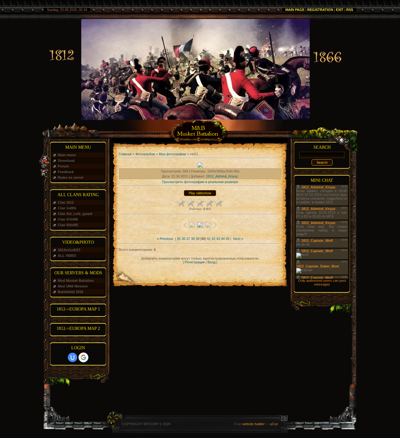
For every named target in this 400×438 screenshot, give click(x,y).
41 (209, 239)
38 (193, 239)
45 (227, 239)
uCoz (274, 424)
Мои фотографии (172, 154)
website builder (253, 424)
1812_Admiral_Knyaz (222, 176)
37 (188, 239)
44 (223, 239)
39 (197, 239)
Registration (320, 10)
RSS (349, 10)
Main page (294, 10)
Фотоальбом (145, 154)
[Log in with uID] (72, 357)
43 (218, 239)
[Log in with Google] (83, 357)
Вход (211, 262)
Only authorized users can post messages (322, 282)
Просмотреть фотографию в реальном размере (200, 182)
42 (213, 239)
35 (179, 239)
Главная (125, 154)
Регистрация (195, 262)
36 (183, 239)
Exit (339, 10)
